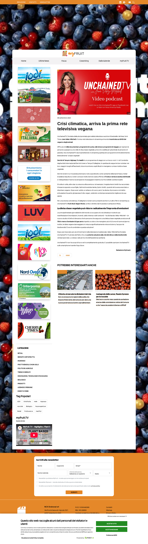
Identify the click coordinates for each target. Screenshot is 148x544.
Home (23, 61)
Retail (20, 353)
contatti (32, 2)
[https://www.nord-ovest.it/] (34, 273)
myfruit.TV (124, 61)
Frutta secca (28, 411)
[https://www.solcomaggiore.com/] (34, 116)
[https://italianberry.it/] (34, 312)
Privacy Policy (111, 513)
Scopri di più (20, 421)
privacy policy (95, 486)
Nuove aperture (40, 406)
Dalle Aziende (104, 61)
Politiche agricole (25, 368)
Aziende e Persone (25, 387)
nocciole (20, 406)
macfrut (38, 411)
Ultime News (44, 61)
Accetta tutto (112, 523)
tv (60, 255)
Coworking (84, 61)
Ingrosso (21, 361)
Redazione (21, 2)
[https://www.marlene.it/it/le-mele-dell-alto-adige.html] (34, 175)
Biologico (22, 380)
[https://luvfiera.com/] (34, 214)
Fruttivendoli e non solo (28, 364)
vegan (68, 255)
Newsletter (45, 2)
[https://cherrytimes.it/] (34, 332)
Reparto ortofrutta (26, 357)
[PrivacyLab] (89, 538)
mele (35, 401)
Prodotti (21, 383)
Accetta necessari (111, 529)
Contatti (109, 507)
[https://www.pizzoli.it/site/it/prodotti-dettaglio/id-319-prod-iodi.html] (34, 77)
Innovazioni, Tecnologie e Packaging (33, 376)
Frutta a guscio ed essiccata (108, 272)
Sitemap (109, 510)
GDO (18, 401)
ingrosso (43, 401)
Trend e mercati (24, 372)
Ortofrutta (27, 401)
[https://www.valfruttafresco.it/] (34, 136)
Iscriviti (74, 492)
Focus (64, 61)
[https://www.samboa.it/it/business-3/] (34, 254)
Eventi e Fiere (23, 391)
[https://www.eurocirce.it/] (34, 96)
